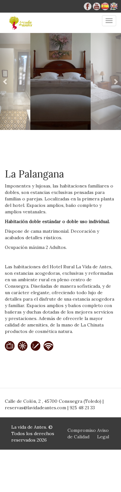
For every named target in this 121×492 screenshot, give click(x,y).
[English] (114, 7)
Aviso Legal (103, 433)
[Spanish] (105, 7)
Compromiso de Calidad (81, 433)
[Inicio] (21, 22)
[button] (9, 81)
